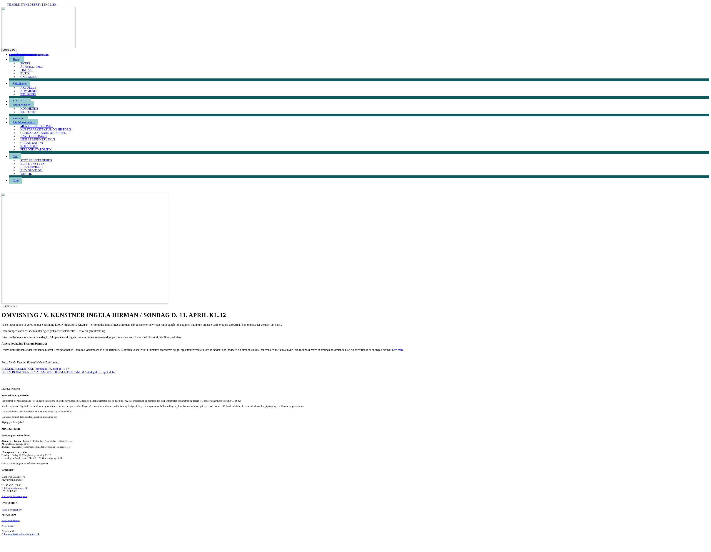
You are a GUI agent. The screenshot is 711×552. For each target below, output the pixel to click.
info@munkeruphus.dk (15, 488)
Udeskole (18, 118)
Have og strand (33, 136)
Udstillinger (20, 83)
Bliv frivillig (31, 167)
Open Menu (9, 49)
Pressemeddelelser (10, 520)
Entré (25, 63)
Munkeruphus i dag (36, 126)
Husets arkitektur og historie (45, 129)
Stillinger (29, 146)
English (50, 4)
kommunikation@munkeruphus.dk (21, 534)
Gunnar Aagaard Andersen (43, 132)
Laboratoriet (20, 101)
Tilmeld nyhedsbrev (24, 4)
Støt (15, 156)
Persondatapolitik (36, 149)
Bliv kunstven (32, 163)
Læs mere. (398, 349)
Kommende (29, 91)
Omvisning (29, 76)
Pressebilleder (8, 525)
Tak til (20, 54)
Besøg (16, 59)
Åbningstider (31, 66)
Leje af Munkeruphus (37, 139)
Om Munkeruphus (23, 122)
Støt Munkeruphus (36, 160)
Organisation (31, 142)
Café (11, 54)
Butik (25, 73)
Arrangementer (22, 104)
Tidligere (28, 94)
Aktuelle (28, 87)
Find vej (26, 70)
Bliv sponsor (23, 54)
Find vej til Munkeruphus (14, 496)
